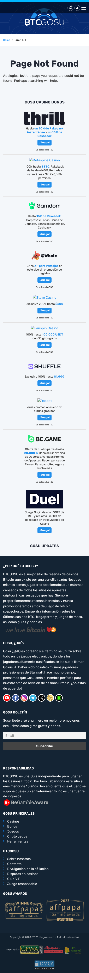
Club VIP (13, 879)
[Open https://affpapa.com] (23, 910)
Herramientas (17, 841)
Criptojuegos (17, 836)
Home (6, 40)
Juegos (13, 831)
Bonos (12, 826)
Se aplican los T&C (44, 150)
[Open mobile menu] (83, 8)
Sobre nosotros (19, 859)
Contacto (14, 864)
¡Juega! (45, 142)
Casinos (13, 821)
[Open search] (70, 8)
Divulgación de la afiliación (28, 869)
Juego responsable (22, 884)
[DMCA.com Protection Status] (44, 965)
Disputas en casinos (22, 874)
